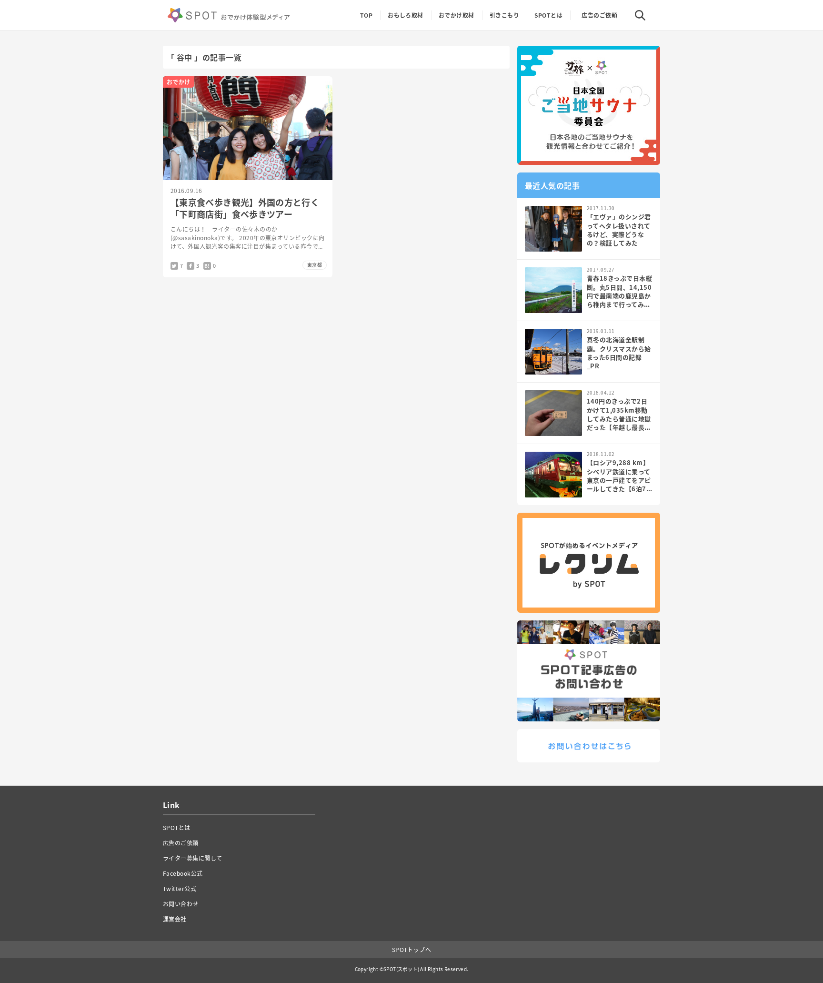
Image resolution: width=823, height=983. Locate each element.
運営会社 (175, 919)
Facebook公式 (183, 873)
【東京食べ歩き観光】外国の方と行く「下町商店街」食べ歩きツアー (245, 208)
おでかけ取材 (456, 15)
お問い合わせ (181, 904)
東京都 (314, 264)
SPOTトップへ (412, 949)
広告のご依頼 (599, 15)
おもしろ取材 (405, 15)
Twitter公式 (179, 888)
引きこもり (504, 15)
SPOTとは (548, 15)
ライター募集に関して (192, 858)
